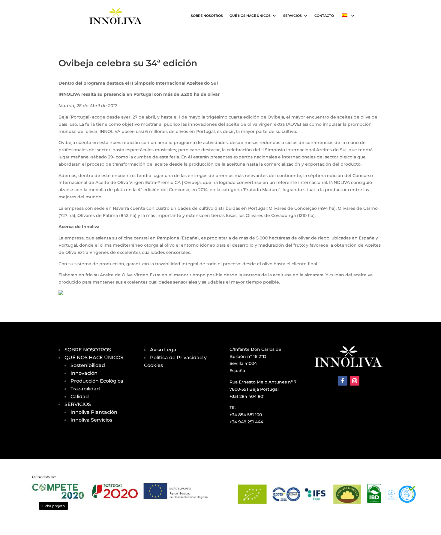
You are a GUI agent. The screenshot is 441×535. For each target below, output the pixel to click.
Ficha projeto (53, 506)
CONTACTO (324, 16)
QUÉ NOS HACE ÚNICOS (250, 16)
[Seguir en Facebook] (342, 381)
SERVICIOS (292, 16)
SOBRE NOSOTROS (207, 16)
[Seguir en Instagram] (354, 381)
